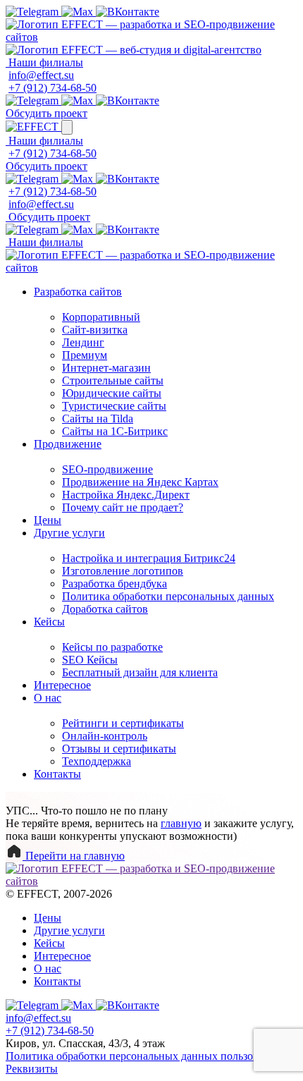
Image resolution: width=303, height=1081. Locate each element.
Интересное (62, 685)
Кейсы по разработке (112, 647)
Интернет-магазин (106, 368)
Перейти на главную (74, 856)
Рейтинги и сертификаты (123, 723)
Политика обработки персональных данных (168, 596)
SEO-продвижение (107, 469)
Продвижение (67, 444)
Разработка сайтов (78, 292)
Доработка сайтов (105, 609)
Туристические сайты (114, 406)
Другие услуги (69, 533)
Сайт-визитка (95, 330)
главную (181, 823)
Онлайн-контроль (104, 736)
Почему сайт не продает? (122, 507)
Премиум (84, 355)
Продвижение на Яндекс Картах (140, 482)
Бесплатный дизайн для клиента (140, 672)
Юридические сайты (111, 393)
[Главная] (151, 37)
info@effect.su (41, 75)
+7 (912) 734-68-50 (52, 88)
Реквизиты (32, 1069)
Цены (47, 520)
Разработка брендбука (114, 584)
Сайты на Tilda (97, 419)
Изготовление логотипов (122, 571)
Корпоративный (101, 317)
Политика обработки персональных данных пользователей (148, 1056)
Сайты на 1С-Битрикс (115, 431)
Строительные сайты (112, 380)
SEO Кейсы (90, 660)
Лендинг (83, 342)
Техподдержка (96, 761)
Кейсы (49, 622)
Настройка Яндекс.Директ (126, 495)
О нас (47, 698)
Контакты (57, 774)
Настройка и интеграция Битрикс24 (148, 558)
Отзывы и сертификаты (119, 749)
